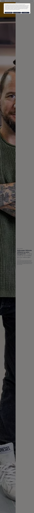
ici (19, 9)
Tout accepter (25, 12)
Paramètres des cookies (8, 12)
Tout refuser (17, 12)
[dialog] (17, 256)
